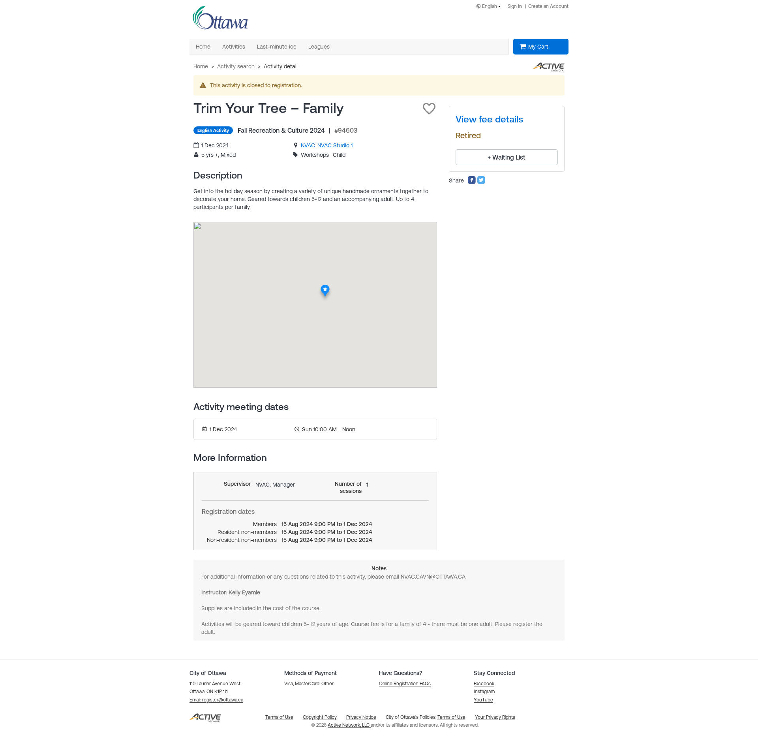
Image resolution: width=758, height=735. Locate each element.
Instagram (484, 691)
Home (200, 66)
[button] (429, 108)
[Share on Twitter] (481, 182)
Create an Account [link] (548, 6)
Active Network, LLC (349, 725)
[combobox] (490, 7)
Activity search (236, 66)
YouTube (483, 700)
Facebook (484, 683)
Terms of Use (451, 717)
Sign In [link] (515, 6)
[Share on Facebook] (472, 182)
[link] (327, 145)
